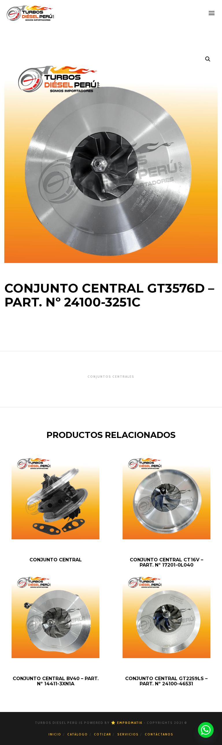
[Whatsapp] (206, 730)
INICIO (55, 734)
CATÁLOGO (77, 734)
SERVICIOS (128, 734)
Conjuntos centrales (111, 376)
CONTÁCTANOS (159, 734)
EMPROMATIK (130, 722)
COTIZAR (102, 734)
